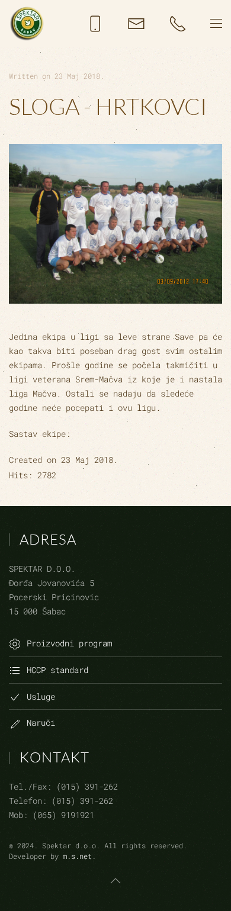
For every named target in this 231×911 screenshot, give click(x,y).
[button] (216, 23)
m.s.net (77, 856)
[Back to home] (26, 23)
